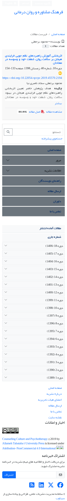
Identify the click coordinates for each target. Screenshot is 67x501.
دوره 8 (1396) (55, 323)
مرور (58, 160)
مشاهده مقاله (54, 111)
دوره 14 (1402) (54, 277)
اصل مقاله (30, 111)
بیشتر (58, 103)
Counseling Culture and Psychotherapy (25, 439)
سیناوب (60, 498)
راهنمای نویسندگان (50, 180)
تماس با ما (55, 211)
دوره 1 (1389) (55, 377)
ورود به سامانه (41, 3)
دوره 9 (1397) (55, 315)
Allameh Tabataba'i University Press (23, 443)
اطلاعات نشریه (52, 170)
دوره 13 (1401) (54, 284)
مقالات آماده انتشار (50, 228)
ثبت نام (25, 3)
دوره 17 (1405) (54, 253)
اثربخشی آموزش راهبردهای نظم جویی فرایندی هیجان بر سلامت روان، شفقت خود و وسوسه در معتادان (33, 59)
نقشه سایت (55, 417)
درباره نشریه (54, 394)
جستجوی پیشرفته (52, 138)
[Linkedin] (41, 486)
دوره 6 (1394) (55, 339)
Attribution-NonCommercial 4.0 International (29, 448)
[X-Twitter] (50, 486)
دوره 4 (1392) (55, 354)
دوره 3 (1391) (55, 362)
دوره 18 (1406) (54, 246)
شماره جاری (54, 237)
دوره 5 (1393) (55, 346)
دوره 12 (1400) (54, 292)
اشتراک (9, 475)
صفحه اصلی (58, 34)
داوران (57, 201)
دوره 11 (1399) (54, 300)
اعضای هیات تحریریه (50, 399)
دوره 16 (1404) (54, 261)
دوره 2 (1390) (55, 370)
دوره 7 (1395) (55, 331)
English (9, 3)
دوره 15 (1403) (54, 269)
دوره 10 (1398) (54, 308)
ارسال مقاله (54, 191)
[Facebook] (60, 486)
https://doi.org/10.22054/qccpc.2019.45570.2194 (32, 78)
